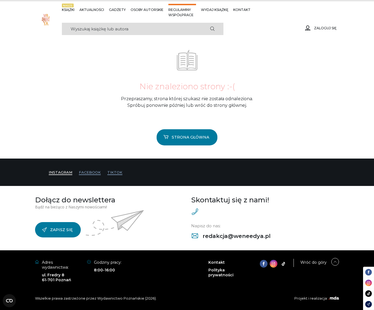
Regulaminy (179, 10)
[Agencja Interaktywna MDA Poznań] (334, 298)
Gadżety (117, 10)
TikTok (114, 172)
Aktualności (91, 10)
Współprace (181, 15)
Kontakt (242, 10)
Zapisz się (61, 229)
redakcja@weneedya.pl (236, 236)
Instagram (60, 172)
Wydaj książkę (214, 10)
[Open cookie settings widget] (9, 300)
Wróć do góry (313, 262)
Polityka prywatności (221, 272)
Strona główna (190, 137)
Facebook (90, 172)
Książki (68, 10)
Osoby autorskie (147, 10)
